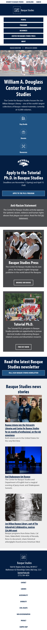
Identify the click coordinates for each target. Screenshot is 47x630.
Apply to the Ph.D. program (23, 193)
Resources (23, 30)
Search (38, 2)
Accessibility (23, 595)
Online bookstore (15, 48)
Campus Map (24, 627)
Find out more (23, 347)
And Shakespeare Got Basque (17, 476)
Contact (23, 582)
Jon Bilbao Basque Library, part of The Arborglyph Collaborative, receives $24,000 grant (21, 527)
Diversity (23, 601)
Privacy (23, 620)
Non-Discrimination (23, 614)
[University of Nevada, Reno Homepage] (23, 557)
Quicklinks (30, 2)
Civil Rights (23, 608)
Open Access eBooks (31, 48)
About (23, 41)
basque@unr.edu (23, 572)
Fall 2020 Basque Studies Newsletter (23, 372)
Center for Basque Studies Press (23, 36)
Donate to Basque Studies (15, 2)
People (23, 20)
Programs (23, 25)
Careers (23, 589)
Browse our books (23, 282)
